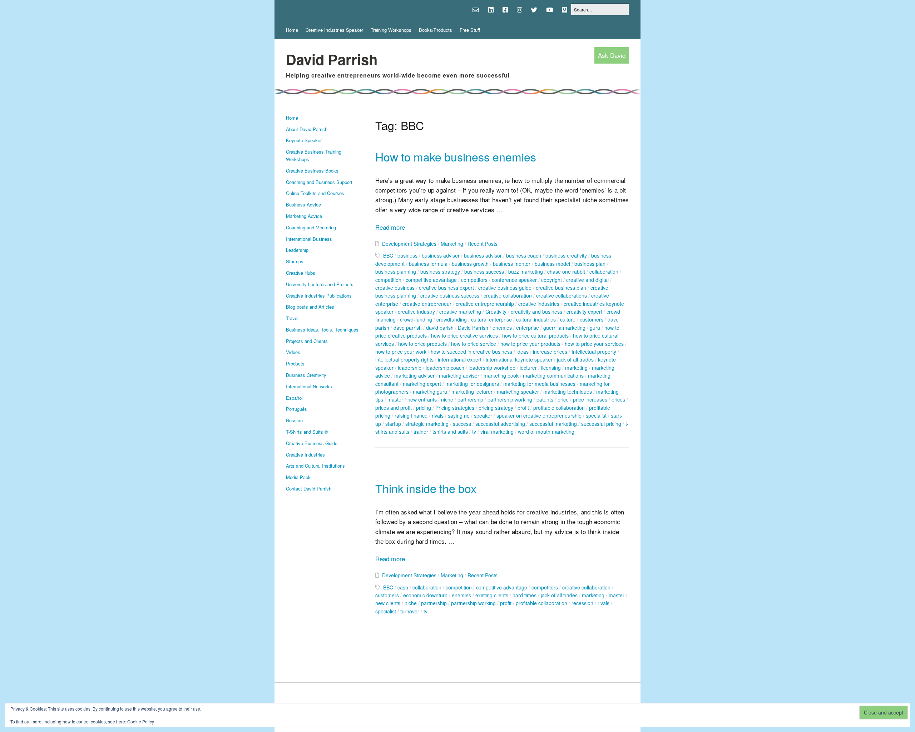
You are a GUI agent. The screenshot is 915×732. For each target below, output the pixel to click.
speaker (483, 415)
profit (523, 407)
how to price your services (594, 343)
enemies (502, 327)
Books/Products (435, 29)
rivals (438, 415)
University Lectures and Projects (319, 284)
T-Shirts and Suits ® (307, 431)
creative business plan (561, 287)
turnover (409, 611)
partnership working (510, 399)
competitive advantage (431, 279)
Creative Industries (305, 454)
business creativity (566, 255)
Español (294, 397)
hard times (524, 595)
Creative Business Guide (311, 443)
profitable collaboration (559, 407)
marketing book (501, 375)
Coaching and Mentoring (311, 227)
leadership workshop (492, 367)
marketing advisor (459, 375)
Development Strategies (409, 243)
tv (474, 431)
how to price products (422, 343)
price (563, 399)
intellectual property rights (404, 359)
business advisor (483, 255)
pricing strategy (496, 407)
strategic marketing (427, 423)
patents (544, 399)
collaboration (603, 271)
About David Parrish (306, 129)
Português (296, 408)
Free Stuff (470, 29)
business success (484, 271)
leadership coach (445, 367)
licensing (551, 367)
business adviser (441, 255)
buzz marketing (525, 271)
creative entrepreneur (426, 303)
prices (618, 399)
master (395, 399)
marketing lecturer (472, 391)
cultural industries (536, 319)
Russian (294, 420)
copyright (551, 279)
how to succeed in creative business (471, 351)
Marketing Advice (304, 216)
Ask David (611, 55)
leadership (409, 367)
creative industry (416, 311)
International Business (309, 238)
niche (447, 399)
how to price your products (530, 343)
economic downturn (425, 595)
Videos (293, 352)
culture (567, 319)
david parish (440, 327)
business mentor (511, 263)
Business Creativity (306, 375)
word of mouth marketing (546, 431)
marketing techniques (567, 391)
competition (388, 279)
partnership (470, 399)
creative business (395, 287)
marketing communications (553, 375)
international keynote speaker (519, 359)
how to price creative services (464, 335)
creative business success (449, 295)
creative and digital (587, 279)
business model (552, 263)
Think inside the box (425, 488)
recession (582, 603)
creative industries (538, 303)
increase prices (550, 351)
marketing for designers (472, 383)
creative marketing (460, 311)
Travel (292, 318)
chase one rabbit (566, 271)
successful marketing (553, 423)
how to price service (473, 343)
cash (402, 587)
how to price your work (400, 351)
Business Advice (303, 204)
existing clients (491, 595)
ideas (522, 351)
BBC (388, 255)
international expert (459, 359)
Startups (294, 261)
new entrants (422, 399)
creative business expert (446, 287)
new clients (387, 603)
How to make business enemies (455, 156)
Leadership (297, 250)
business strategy (440, 271)
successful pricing (601, 423)
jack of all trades (575, 359)
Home (292, 29)
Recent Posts (483, 243)
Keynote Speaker (304, 140)
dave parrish (408, 327)
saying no (459, 415)
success (462, 423)
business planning (395, 271)
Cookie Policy (140, 721)
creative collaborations (561, 295)
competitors (474, 279)
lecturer (528, 367)
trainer (421, 431)
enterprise (527, 327)
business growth (470, 263)
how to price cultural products (535, 335)
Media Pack (298, 477)
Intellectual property (594, 351)
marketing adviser (414, 375)
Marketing (452, 243)
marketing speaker (518, 391)
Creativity (495, 311)
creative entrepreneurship (485, 303)
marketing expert (422, 383)
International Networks (309, 386)
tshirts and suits (450, 431)
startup (393, 423)
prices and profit (393, 407)
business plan (589, 263)
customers (591, 319)
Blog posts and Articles (310, 306)
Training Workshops (391, 29)
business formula (428, 263)
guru (595, 327)
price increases (590, 399)
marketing (576, 367)
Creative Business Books (312, 170)
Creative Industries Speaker (334, 29)
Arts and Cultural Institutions (315, 465)
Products (295, 363)
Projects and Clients (307, 341)
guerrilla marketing (564, 327)
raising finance (411, 415)
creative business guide (504, 287)
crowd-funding (416, 319)
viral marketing (497, 431)
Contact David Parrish (308, 488)
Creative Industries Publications (319, 295)
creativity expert (584, 311)
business (407, 255)
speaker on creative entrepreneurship (539, 415)
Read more (390, 227)
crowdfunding (451, 319)
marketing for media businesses (539, 383)
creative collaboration (508, 295)
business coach (523, 255)
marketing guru (430, 391)
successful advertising (500, 423)
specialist (596, 415)
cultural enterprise (491, 319)
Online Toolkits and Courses (315, 193)
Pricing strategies (454, 407)
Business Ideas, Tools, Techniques (322, 329)
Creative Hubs (300, 272)
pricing (423, 407)
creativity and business (536, 311)
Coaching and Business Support (319, 182)
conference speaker (514, 279)
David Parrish (331, 59)
